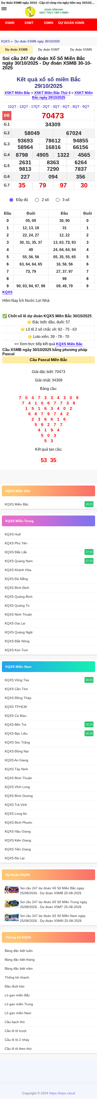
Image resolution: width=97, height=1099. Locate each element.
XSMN (48, 23)
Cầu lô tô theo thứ (18, 1048)
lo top (70, 1070)
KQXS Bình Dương (19, 796)
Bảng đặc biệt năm (19, 968)
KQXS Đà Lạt (14, 858)
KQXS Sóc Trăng (17, 742)
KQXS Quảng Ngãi (18, 632)
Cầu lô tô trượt (15, 1031)
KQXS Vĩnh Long (17, 787)
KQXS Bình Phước (18, 822)
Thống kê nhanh (17, 977)
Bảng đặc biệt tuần (19, 951)
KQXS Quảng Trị (17, 605)
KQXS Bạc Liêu (16, 733)
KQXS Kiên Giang (18, 840)
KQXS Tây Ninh (16, 769)
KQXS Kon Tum (16, 650)
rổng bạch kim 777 (47, 1070)
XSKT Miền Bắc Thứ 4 (52, 93)
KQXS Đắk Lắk (16, 552)
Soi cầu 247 (47, 33)
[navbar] (4, 8)
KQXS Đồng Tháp (18, 698)
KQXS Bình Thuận (18, 778)
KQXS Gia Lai (15, 623)
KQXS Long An (16, 813)
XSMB (9, 23)
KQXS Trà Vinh (16, 805)
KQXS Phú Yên (16, 543)
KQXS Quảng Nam (19, 561)
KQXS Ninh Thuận (18, 614)
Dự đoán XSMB (67, 23)
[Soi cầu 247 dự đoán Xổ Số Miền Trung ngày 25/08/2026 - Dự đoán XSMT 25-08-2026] (12, 903)
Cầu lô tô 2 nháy (17, 1040)
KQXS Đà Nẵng (16, 579)
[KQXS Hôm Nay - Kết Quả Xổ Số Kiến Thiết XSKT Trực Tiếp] (48, 12)
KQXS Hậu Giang (18, 831)
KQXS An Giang (16, 760)
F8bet (24, 1070)
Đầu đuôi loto (14, 986)
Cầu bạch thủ (15, 1022)
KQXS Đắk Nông (17, 641)
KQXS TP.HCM (16, 707)
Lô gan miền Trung (19, 1004)
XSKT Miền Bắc (17, 93)
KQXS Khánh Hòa (18, 570)
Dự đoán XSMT (49, 49)
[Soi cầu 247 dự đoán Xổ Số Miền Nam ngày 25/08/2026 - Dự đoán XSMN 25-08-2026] (12, 917)
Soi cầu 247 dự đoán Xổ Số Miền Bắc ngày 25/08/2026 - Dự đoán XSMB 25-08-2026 (52, 890)
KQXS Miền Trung (19, 521)
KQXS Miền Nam (18, 667)
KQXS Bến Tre (15, 724)
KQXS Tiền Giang (18, 849)
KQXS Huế (13, 534)
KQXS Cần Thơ (16, 689)
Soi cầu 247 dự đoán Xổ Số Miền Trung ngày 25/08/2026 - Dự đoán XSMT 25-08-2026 (53, 904)
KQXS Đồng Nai (16, 751)
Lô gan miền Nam (18, 1013)
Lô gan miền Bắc (17, 995)
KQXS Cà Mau (15, 716)
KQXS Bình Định (17, 588)
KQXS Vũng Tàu (17, 680)
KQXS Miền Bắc (69, 344)
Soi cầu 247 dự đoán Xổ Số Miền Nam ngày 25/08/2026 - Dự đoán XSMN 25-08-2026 (52, 918)
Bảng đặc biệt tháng (20, 959)
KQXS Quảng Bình (18, 596)
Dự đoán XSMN (81, 49)
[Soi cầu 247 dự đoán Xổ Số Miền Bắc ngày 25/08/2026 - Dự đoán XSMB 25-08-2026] (12, 889)
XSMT (29, 23)
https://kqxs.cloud (62, 1093)
